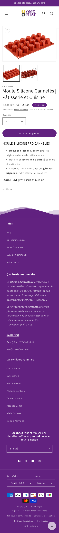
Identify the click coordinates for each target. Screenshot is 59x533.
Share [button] (9, 189)
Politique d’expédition (23, 521)
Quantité (6, 114)
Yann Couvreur (14, 398)
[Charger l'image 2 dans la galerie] (29, 73)
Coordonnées (42, 521)
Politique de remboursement (34, 511)
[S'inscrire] (48, 449)
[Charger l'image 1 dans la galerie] (11, 73)
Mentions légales (31, 526)
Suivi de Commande (17, 254)
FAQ (9, 232)
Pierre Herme (13, 383)
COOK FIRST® (29, 507)
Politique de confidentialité (19, 516)
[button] (6, 13)
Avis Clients (13, 262)
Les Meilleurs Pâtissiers (20, 359)
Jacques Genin (14, 405)
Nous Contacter (15, 247)
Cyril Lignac (13, 375)
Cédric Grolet (14, 368)
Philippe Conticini (16, 390)
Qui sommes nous (16, 239)
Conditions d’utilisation (44, 516)
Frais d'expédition (21, 109)
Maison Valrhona (15, 420)
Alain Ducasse (14, 413)
